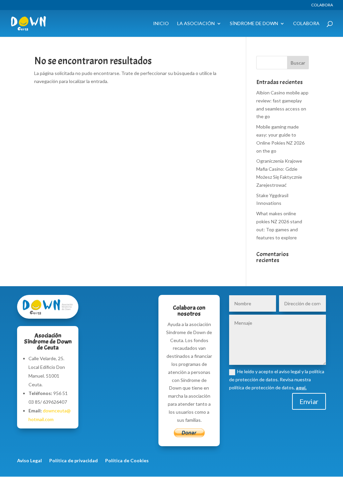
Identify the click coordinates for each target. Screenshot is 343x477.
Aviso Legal (29, 460)
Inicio (161, 23)
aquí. (301, 387)
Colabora (322, 5)
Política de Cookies (127, 460)
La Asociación (196, 23)
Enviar (309, 401)
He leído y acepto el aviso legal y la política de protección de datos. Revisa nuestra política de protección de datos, (276, 379)
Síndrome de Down (254, 23)
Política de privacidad (73, 460)
